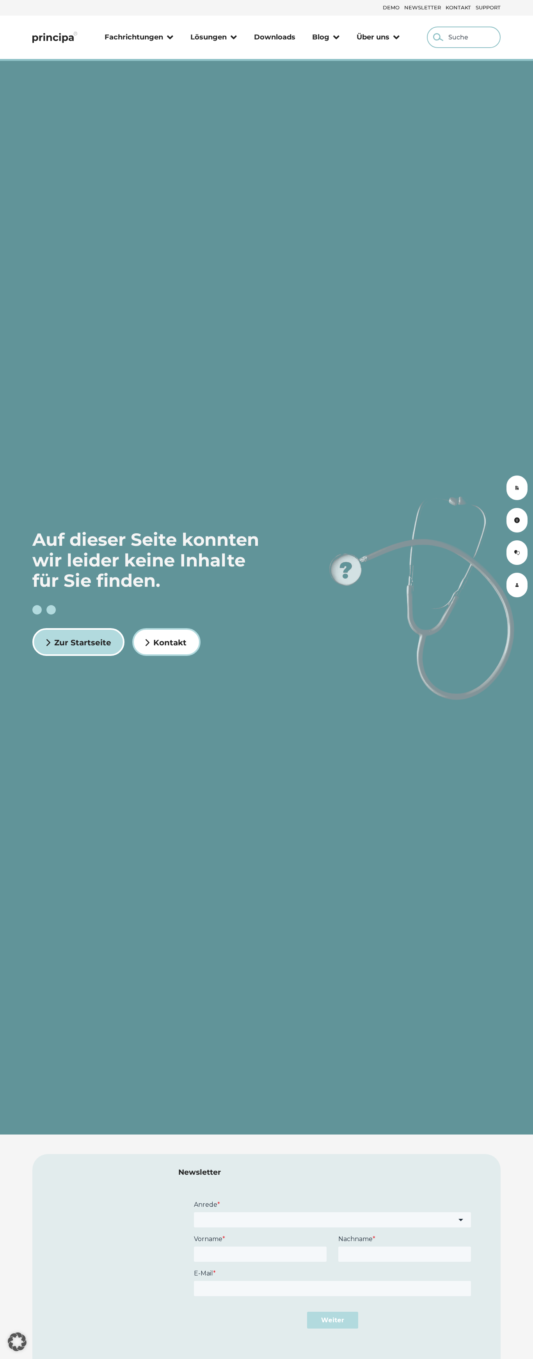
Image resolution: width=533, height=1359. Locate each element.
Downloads (274, 37)
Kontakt (458, 7)
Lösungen (208, 37)
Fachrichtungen (134, 37)
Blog (320, 37)
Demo (391, 7)
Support (488, 7)
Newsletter (422, 7)
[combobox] (464, 37)
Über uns (373, 37)
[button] (17, 1342)
